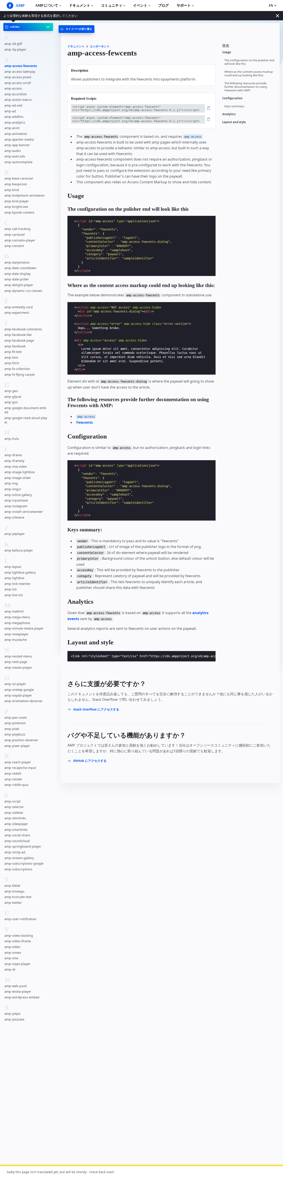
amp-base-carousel (18, 178)
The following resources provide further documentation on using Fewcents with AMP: (245, 86)
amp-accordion (15, 94)
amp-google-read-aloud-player (25, 420)
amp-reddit (12, 774)
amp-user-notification (20, 919)
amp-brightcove (16, 207)
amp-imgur (12, 489)
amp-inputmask (16, 500)
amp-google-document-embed (25, 410)
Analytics (228, 114)
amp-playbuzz (14, 734)
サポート (184, 5)
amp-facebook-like (18, 335)
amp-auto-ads (14, 156)
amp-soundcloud (17, 841)
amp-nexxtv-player (18, 667)
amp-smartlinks (16, 829)
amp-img (11, 483)
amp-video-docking (18, 935)
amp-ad (10, 111)
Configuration (232, 98)
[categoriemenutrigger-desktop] (76, 29)
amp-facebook (14, 346)
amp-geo (11, 391)
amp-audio (12, 151)
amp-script (12, 801)
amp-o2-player (15, 684)
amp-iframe (13, 455)
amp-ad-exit (13, 105)
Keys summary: (234, 106)
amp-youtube (14, 1019)
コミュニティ (111, 5)
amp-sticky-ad (14, 852)
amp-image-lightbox (19, 472)
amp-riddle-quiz (16, 785)
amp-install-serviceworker (23, 512)
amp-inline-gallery (18, 495)
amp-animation (15, 134)
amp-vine (11, 958)
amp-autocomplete (18, 162)
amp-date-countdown (20, 268)
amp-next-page (15, 662)
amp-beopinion (15, 184)
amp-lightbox (14, 578)
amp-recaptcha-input (20, 768)
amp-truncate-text (17, 897)
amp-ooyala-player (18, 695)
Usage (226, 52)
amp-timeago (14, 891)
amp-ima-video (15, 466)
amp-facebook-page (19, 341)
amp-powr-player (17, 746)
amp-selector (14, 807)
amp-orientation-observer (23, 701)
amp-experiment (16, 313)
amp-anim (12, 128)
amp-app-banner (17, 145)
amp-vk (9, 969)
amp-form (11, 363)
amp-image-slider (17, 478)
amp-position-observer (21, 740)
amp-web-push (15, 986)
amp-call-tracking (17, 229)
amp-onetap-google (19, 690)
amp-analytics (14, 122)
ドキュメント (79, 5)
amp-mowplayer (16, 634)
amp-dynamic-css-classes (23, 291)
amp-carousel (14, 234)
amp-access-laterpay (19, 71)
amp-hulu (11, 439)
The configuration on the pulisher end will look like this (249, 62)
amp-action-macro (18, 100)
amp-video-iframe (17, 941)
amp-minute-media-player (24, 628)
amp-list (10, 589)
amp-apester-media (19, 139)
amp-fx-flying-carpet (19, 374)
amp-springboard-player (22, 847)
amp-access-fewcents (20, 66)
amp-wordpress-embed (21, 997)
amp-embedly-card (18, 307)
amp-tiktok (12, 886)
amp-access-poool (17, 77)
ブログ (163, 5)
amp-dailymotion (17, 262)
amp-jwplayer (14, 534)
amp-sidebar (13, 812)
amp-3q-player (15, 49)
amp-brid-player (16, 201)
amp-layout (12, 567)
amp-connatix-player (19, 240)
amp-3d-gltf (13, 44)
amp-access (13, 88)
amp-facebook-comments (23, 329)
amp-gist (11, 402)
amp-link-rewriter (17, 584)
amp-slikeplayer (16, 824)
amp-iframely (14, 461)
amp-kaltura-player (18, 550)
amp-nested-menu (18, 656)
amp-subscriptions (18, 869)
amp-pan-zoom (15, 717)
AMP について (46, 5)
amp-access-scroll (17, 83)
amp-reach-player (17, 762)
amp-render (13, 779)
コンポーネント (100, 46)
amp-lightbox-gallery (20, 572)
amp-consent (14, 246)
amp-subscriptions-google (24, 864)
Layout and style (234, 122)
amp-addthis (13, 117)
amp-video (12, 947)
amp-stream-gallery (19, 858)
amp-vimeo (12, 952)
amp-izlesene (14, 517)
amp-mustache (15, 640)
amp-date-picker (16, 279)
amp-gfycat (12, 397)
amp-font (11, 357)
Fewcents (84, 422)
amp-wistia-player (17, 992)
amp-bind (11, 190)
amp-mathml (14, 611)
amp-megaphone (17, 623)
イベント (140, 5)
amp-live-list (13, 595)
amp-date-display (17, 274)
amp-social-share (17, 835)
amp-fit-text (13, 352)
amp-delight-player (18, 285)
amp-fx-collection (17, 369)
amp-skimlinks (15, 818)
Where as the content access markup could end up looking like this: (248, 73)
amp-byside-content (19, 212)
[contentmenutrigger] (248, 47)
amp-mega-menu (17, 617)
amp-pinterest (15, 723)
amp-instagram (15, 506)
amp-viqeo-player (17, 964)
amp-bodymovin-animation (24, 195)
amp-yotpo (12, 1014)
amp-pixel (11, 729)
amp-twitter (13, 902)
